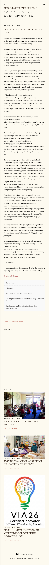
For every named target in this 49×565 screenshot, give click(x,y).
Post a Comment (15, 468)
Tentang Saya (20, 16)
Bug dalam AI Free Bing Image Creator (19, 293)
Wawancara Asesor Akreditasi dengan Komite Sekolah (23, 463)
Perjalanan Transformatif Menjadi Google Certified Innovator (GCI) (21, 533)
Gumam (11, 321)
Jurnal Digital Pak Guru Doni (20, 8)
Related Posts (41, 315)
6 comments (13, 428)
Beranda (8, 16)
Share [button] (5, 318)
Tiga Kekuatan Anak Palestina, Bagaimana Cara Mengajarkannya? (21, 307)
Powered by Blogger (26, 554)
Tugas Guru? (10, 283)
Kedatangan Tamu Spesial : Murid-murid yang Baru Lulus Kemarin (25, 299)
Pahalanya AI (10, 288)
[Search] (44, 3)
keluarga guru (19, 321)
